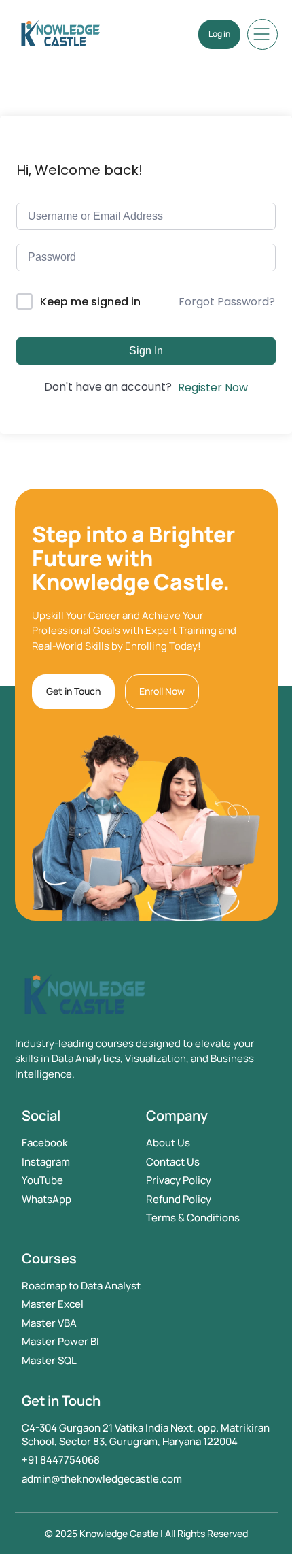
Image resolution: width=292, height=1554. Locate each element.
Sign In (146, 351)
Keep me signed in (90, 302)
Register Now (213, 387)
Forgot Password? (227, 302)
